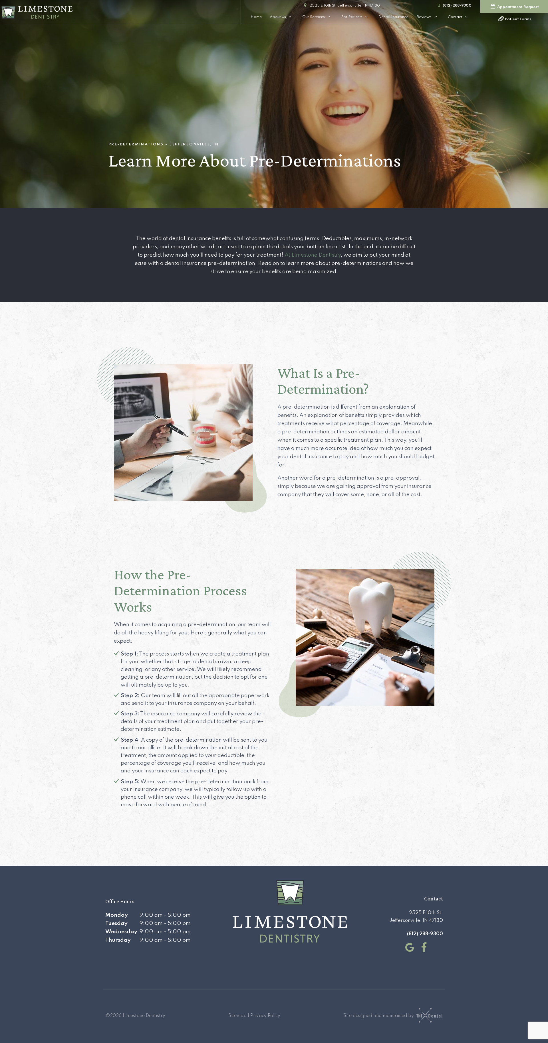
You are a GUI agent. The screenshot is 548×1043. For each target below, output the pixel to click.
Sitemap (237, 1016)
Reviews (424, 17)
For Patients (351, 17)
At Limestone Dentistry (313, 255)
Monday (116, 915)
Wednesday (121, 931)
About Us (278, 17)
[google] (408, 947)
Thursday (118, 940)
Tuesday (116, 923)
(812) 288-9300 (457, 5)
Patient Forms (517, 19)
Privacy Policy (265, 1016)
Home (256, 17)
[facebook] (422, 947)
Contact (455, 17)
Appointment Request (517, 7)
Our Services (313, 17)
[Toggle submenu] (290, 17)
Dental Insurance (393, 17)
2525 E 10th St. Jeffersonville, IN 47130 (344, 5)
